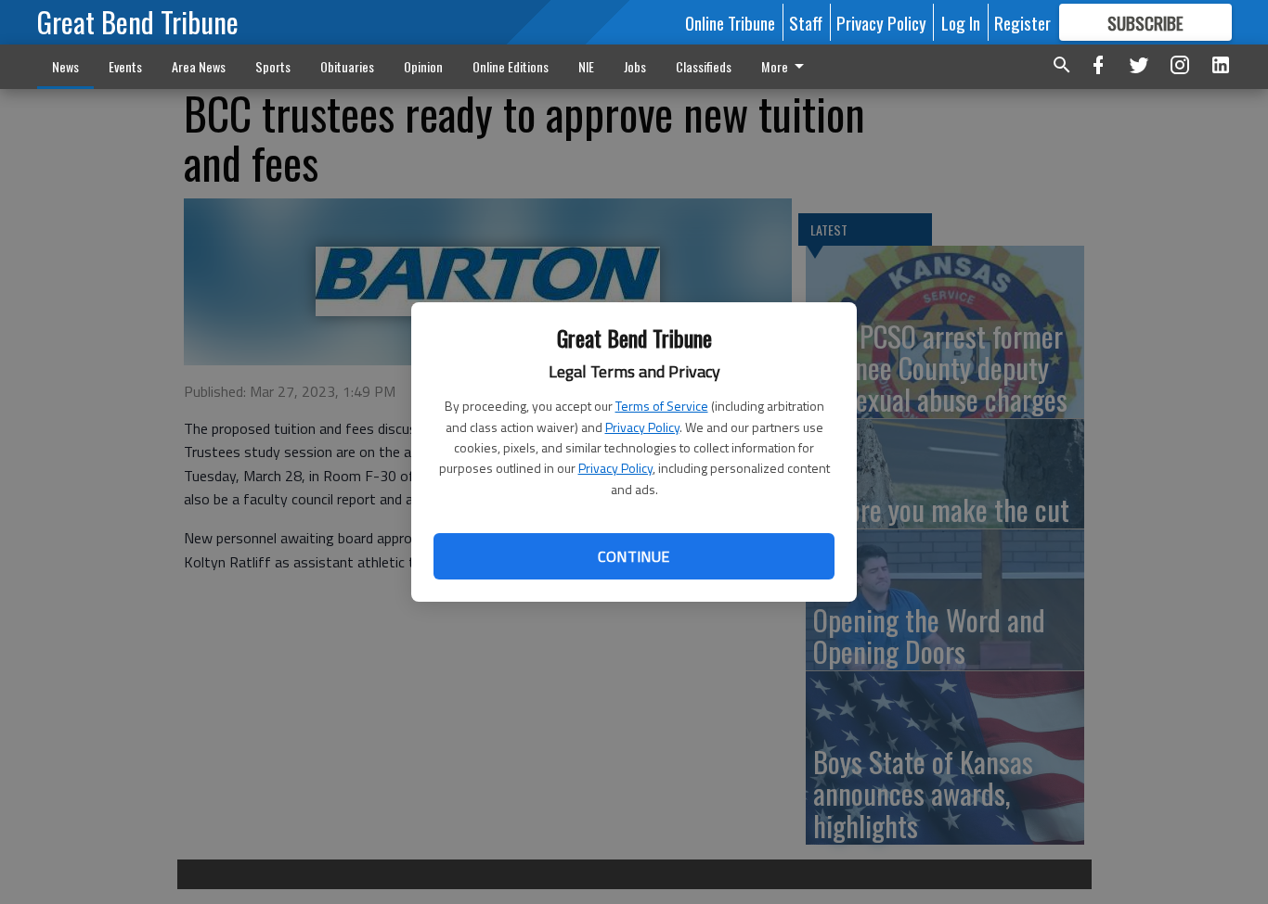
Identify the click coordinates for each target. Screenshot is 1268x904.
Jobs (635, 66)
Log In (960, 22)
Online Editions (510, 66)
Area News (199, 66)
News (65, 66)
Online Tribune (730, 22)
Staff (805, 22)
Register (1022, 22)
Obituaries (347, 66)
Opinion (423, 66)
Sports (273, 66)
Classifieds (703, 66)
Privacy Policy (642, 427)
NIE (586, 66)
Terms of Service (661, 405)
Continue (633, 556)
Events (125, 66)
